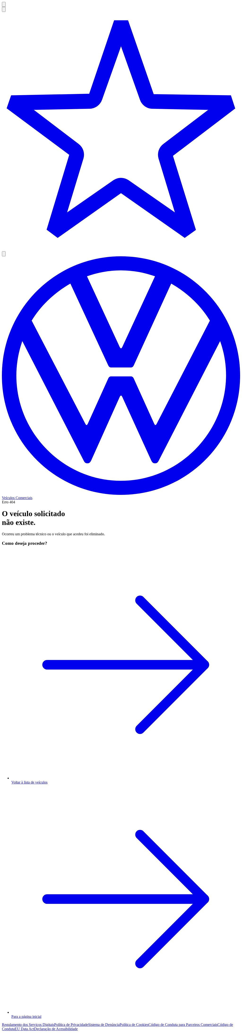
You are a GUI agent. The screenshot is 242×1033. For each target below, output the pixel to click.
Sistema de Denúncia (104, 1025)
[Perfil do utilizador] (4, 253)
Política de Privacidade (71, 1025)
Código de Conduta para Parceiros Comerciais (182, 1025)
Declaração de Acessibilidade (56, 1029)
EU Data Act (24, 1029)
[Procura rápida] (4, 9)
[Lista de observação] (121, 131)
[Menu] (4, 4)
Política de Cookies (134, 1025)
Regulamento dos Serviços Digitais (28, 1025)
